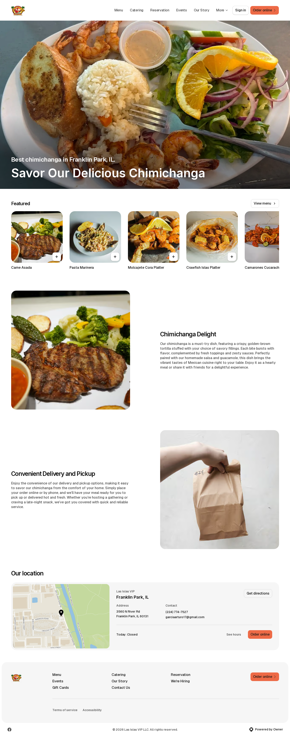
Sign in (240, 10)
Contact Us (121, 687)
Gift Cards (60, 687)
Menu (118, 10)
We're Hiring (180, 681)
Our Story (201, 10)
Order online (260, 634)
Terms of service (64, 710)
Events (181, 10)
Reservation (159, 10)
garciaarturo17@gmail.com (185, 617)
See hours (233, 634)
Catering (136, 10)
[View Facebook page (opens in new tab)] (9, 729)
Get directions (258, 593)
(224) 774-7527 (176, 612)
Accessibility (92, 710)
